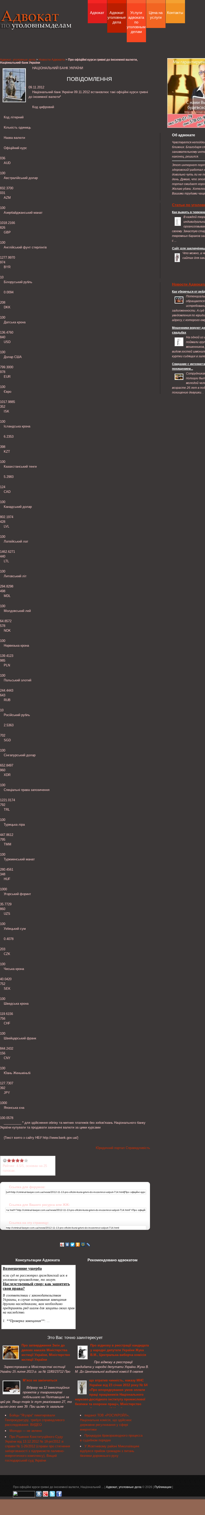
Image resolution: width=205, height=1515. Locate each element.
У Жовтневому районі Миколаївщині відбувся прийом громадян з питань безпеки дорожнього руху (109, 1451)
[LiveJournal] (88, 1244)
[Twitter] (72, 1244)
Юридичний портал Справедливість (123, 1148)
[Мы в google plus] (45, 1495)
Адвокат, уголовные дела (36, 25)
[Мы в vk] (39, 1495)
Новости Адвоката (52, 59)
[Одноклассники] (77, 1244)
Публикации (163, 1487)
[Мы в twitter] (52, 1495)
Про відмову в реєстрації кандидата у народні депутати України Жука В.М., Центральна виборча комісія (119, 1350)
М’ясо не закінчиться (40, 1380)
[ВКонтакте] (67, 1244)
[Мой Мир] (83, 1244)
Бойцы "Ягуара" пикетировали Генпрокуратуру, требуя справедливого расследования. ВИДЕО (34, 1420)
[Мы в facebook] (59, 1495)
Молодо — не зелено (26, 1431)
